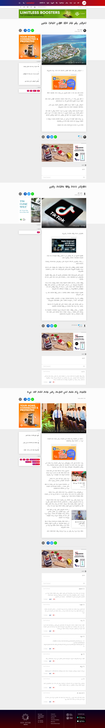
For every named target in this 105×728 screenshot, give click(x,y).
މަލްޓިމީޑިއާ (52, 2)
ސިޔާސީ (24, 459)
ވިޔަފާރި (67, 2)
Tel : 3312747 (40, 720)
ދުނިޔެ (75, 2)
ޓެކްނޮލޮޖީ (38, 232)
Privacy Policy (53, 716)
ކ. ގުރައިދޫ (35, 90)
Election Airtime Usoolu (55, 723)
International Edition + (42, 7)
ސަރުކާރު (27, 459)
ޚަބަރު (28, 90)
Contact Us (53, 714)
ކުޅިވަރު (71, 2)
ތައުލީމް (48, 2)
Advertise (53, 717)
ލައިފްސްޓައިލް (61, 2)
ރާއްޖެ (78, 2)
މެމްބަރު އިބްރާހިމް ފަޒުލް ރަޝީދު (36, 461)
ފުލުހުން (31, 90)
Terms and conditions (55, 719)
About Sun (53, 721)
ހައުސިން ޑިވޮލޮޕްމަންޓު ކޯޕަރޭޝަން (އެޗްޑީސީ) (34, 459)
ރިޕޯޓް (57, 2)
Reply (45, 382)
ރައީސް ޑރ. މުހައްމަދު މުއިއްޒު (36, 464)
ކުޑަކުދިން (38, 90)
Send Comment (47, 177)
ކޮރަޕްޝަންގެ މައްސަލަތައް (28, 461)
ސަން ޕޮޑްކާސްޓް (42, 2)
